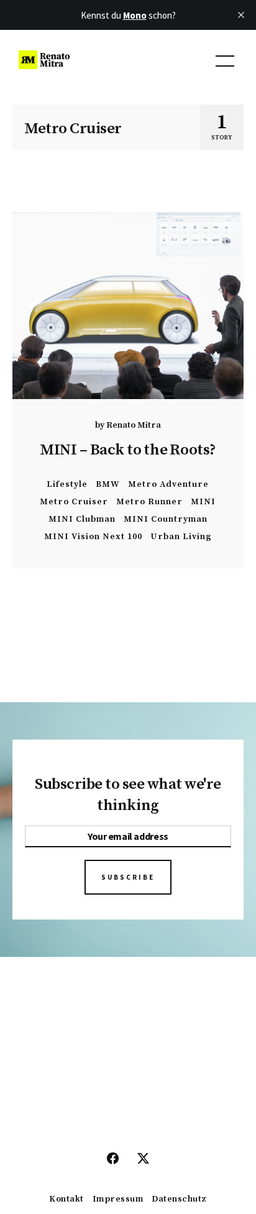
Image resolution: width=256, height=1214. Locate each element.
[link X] (143, 1159)
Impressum (118, 1200)
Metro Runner (149, 501)
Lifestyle (67, 484)
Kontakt (66, 1200)
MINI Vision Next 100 (93, 536)
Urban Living (181, 536)
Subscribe (128, 877)
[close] (241, 15)
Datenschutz (179, 1200)
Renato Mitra (133, 425)
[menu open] (225, 61)
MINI (203, 501)
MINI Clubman (82, 519)
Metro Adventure (168, 484)
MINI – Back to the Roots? (128, 449)
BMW (108, 484)
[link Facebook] (113, 1159)
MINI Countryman (166, 519)
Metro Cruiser (74, 501)
